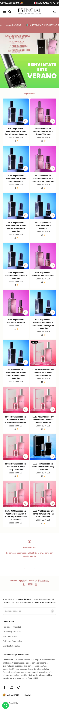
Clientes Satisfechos (11, 646)
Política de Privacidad (12, 627)
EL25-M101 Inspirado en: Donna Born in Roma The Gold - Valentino (43, 514)
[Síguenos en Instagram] (11, 687)
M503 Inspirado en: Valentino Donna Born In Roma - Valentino (43, 131)
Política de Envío (10, 636)
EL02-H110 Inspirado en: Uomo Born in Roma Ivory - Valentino (43, 467)
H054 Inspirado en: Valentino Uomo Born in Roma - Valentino (16, 178)
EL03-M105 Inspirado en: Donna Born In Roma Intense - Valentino (43, 372)
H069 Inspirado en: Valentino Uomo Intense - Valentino (16, 275)
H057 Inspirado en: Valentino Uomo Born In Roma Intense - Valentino (16, 131)
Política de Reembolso (12, 641)
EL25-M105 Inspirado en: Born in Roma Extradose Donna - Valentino (43, 420)
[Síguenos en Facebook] (4, 687)
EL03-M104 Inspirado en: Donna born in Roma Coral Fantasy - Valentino (15, 420)
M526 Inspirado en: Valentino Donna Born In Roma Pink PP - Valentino (43, 178)
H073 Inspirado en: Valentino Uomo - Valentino (43, 225)
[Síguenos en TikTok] (18, 687)
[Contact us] (5, 705)
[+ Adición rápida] (25, 121)
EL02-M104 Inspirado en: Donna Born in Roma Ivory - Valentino (15, 467)
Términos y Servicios (12, 631)
